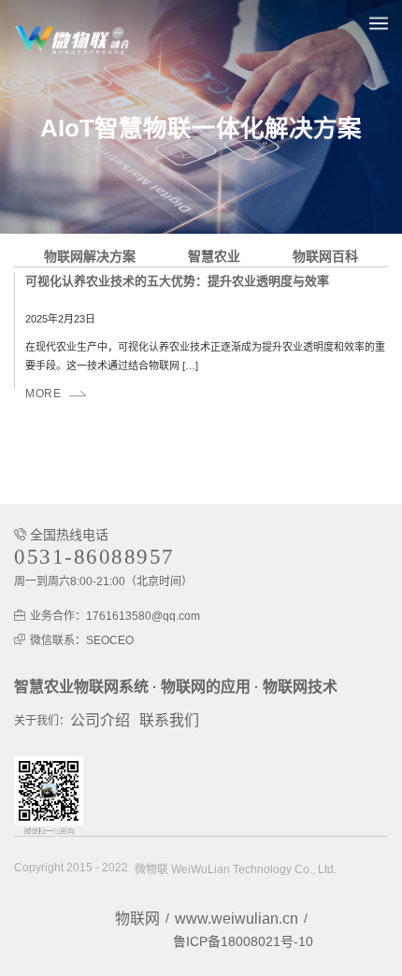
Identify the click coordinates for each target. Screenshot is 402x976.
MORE (43, 393)
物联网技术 (300, 687)
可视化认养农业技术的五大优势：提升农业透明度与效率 (177, 281)
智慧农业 (214, 256)
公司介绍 (100, 720)
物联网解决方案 (90, 256)
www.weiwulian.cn (236, 918)
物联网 (137, 918)
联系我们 (169, 720)
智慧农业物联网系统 (81, 687)
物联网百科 (325, 256)
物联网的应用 (206, 687)
